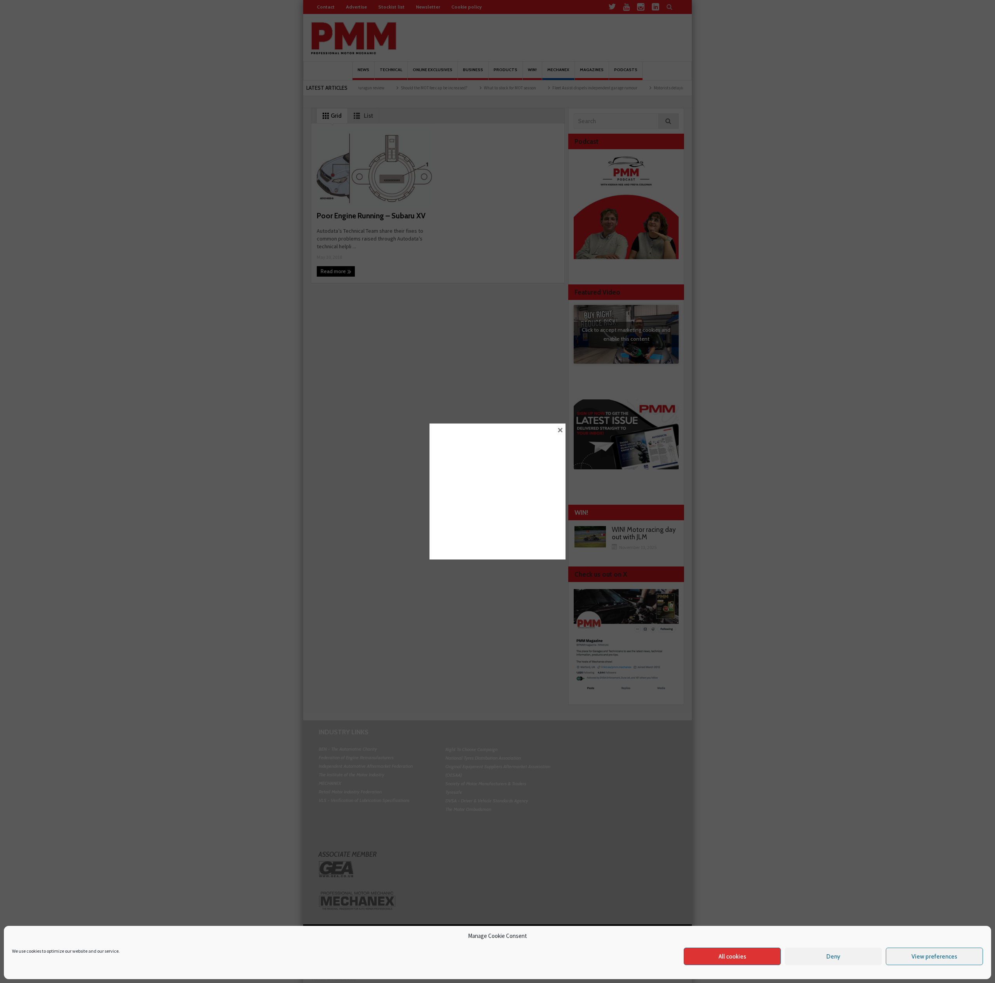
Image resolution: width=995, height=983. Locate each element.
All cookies (732, 956)
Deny (833, 956)
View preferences (934, 956)
